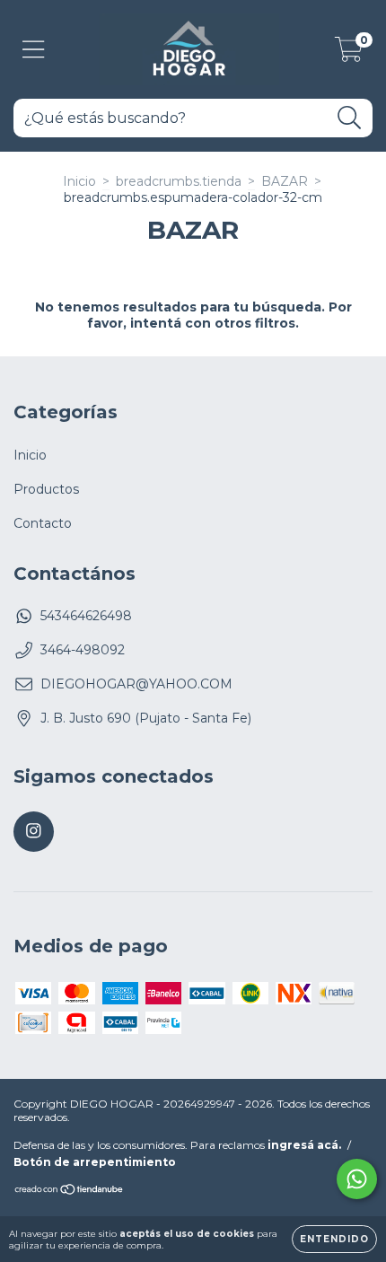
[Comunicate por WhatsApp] (357, 1179)
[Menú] (33, 49)
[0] (349, 54)
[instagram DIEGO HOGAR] (33, 831)
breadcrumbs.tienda (178, 181)
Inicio (79, 181)
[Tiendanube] (69, 1191)
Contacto (42, 523)
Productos (46, 489)
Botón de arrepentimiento (94, 1162)
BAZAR (284, 181)
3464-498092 (82, 650)
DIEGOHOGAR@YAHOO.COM (136, 684)
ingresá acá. (304, 1145)
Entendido (334, 1239)
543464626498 (86, 616)
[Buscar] (350, 118)
